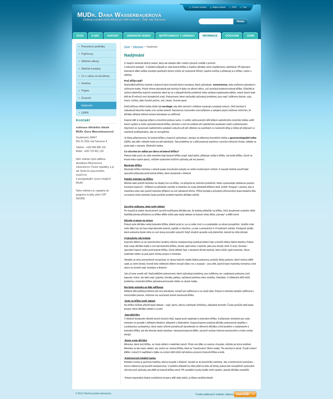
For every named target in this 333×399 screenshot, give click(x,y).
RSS (234, 7)
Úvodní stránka (199, 7)
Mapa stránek (219, 7)
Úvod (127, 47)
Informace (138, 47)
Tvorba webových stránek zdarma (214, 394)
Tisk (245, 7)
